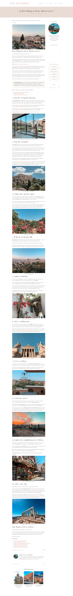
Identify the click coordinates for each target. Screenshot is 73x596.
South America (54, 76)
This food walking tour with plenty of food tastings (24, 330)
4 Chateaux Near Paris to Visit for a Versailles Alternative (18, 586)
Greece (41, 13)
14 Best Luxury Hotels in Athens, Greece (22, 64)
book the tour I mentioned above (21, 161)
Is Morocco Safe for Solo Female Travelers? (28, 586)
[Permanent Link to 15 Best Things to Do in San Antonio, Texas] (38, 583)
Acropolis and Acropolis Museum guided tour (21, 92)
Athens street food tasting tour (19, 93)
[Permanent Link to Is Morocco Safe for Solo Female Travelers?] (28, 583)
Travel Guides (36, 13)
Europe (54, 66)
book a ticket (17, 148)
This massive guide (15, 367)
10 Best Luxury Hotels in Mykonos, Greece (21, 544)
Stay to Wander (19, 3)
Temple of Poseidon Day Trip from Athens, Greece (22, 543)
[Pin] (15, 22)
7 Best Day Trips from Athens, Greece (20, 542)
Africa (54, 79)
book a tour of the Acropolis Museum (22, 108)
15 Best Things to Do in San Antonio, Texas (38, 586)
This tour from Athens (35, 490)
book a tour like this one (36, 496)
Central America (54, 71)
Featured (32, 13)
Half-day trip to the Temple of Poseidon (20, 94)
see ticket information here (19, 105)
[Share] (12, 22)
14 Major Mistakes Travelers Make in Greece (21, 547)
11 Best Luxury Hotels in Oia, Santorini (20, 545)
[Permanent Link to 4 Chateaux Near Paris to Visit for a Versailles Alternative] (18, 583)
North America (54, 69)
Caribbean (54, 74)
